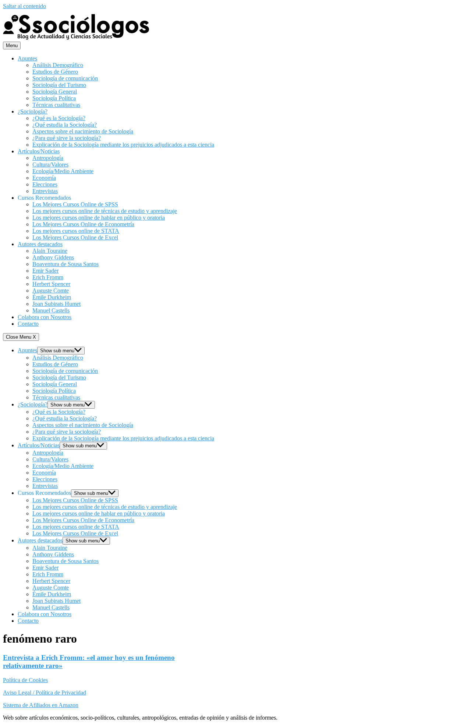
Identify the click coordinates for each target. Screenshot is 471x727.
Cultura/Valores (50, 164)
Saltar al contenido (24, 6)
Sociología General (54, 91)
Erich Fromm (47, 277)
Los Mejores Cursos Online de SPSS (75, 204)
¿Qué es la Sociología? (58, 118)
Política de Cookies (25, 680)
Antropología (47, 158)
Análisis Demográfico (57, 65)
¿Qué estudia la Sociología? (64, 125)
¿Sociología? (32, 111)
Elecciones (44, 184)
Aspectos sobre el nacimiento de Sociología (82, 131)
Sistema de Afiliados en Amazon (40, 705)
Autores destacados (40, 244)
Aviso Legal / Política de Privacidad (44, 692)
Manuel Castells (51, 310)
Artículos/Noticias (39, 151)
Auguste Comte (50, 290)
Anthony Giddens (53, 257)
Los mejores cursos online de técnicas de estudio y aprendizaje (104, 211)
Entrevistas (45, 191)
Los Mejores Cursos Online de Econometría (83, 224)
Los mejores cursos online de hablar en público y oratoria (98, 217)
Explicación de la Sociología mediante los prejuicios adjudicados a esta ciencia (123, 144)
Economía (44, 178)
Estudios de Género (55, 72)
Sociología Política (54, 98)
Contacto (28, 324)
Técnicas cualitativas (56, 105)
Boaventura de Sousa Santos (65, 264)
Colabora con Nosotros (44, 317)
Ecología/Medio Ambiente (62, 171)
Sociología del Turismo (59, 85)
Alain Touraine (49, 251)
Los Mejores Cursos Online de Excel (75, 237)
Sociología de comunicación (65, 78)
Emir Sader (45, 271)
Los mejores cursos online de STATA (75, 231)
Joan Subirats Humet (56, 304)
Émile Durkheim (51, 297)
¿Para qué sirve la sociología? (66, 138)
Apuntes (27, 58)
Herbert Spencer (51, 284)
